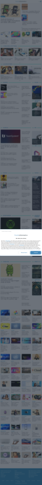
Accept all (36, 252)
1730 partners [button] (7, 240)
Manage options (24, 252)
